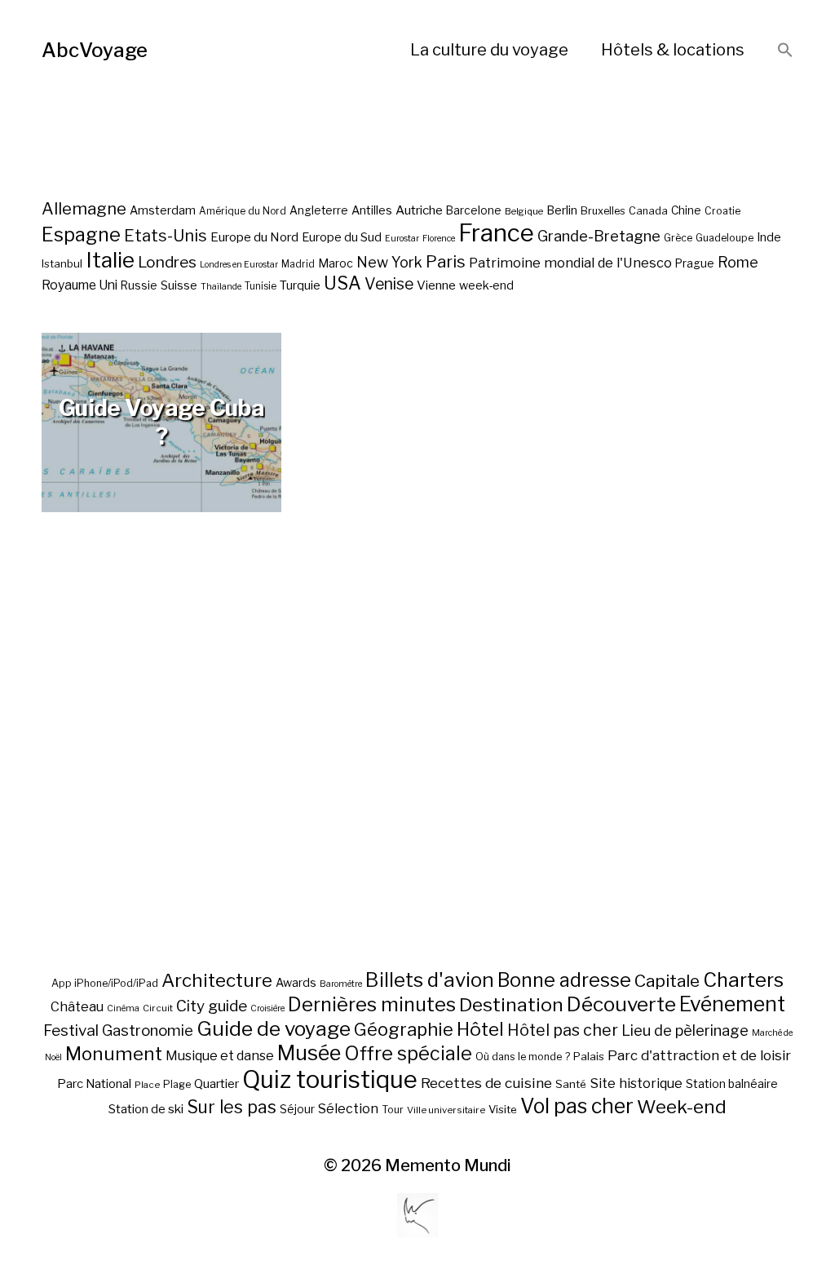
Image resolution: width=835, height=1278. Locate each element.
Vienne (436, 285)
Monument (113, 1053)
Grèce (678, 238)
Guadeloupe (724, 238)
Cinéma (123, 1008)
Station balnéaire (732, 1083)
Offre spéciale (408, 1053)
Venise (388, 284)
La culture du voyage (489, 50)
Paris (446, 261)
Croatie (722, 211)
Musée (309, 1053)
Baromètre (341, 984)
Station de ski (145, 1109)
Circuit (158, 1008)
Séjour (297, 1109)
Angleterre (318, 210)
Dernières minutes (372, 1004)
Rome (738, 262)
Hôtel (480, 1029)
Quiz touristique (330, 1079)
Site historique (636, 1083)
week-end (486, 285)
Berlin (561, 210)
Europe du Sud (342, 237)
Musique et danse (220, 1056)
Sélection (348, 1109)
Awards (296, 982)
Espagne (81, 234)
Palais (588, 1056)
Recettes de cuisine (486, 1082)
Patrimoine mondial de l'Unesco (570, 262)
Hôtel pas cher (562, 1030)
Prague (694, 263)
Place (147, 1084)
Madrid (298, 264)
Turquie (300, 285)
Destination (511, 1004)
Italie (110, 259)
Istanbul (62, 263)
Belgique (524, 211)
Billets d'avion (429, 980)
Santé (570, 1083)
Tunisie (260, 286)
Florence (438, 238)
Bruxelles (603, 211)
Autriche (419, 210)
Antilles (371, 210)
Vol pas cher (577, 1106)
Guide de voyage (274, 1028)
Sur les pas (231, 1107)
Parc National (94, 1084)
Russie (139, 285)
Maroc (335, 263)
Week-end (682, 1106)
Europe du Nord (254, 237)
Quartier (216, 1084)
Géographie (403, 1029)
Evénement (732, 1004)
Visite (502, 1109)
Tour (393, 1109)
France (496, 233)
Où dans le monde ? (522, 1056)
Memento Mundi (448, 1165)
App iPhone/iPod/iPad (104, 983)
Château (77, 1006)
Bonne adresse (564, 980)
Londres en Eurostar (239, 264)
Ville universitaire (446, 1110)
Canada (648, 211)
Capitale (667, 981)
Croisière (267, 1008)
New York (389, 262)
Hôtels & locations (672, 50)
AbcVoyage (95, 50)
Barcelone (473, 210)
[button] (785, 51)
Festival (71, 1030)
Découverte (621, 1004)
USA (342, 283)
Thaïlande (221, 286)
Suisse (179, 285)
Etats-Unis (165, 235)
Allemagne (84, 208)
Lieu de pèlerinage (685, 1030)
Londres (167, 262)
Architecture (216, 980)
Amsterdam (163, 210)
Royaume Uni (79, 285)
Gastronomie (147, 1030)
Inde (769, 237)
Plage (177, 1084)
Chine (686, 210)
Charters (743, 980)
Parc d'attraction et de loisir (699, 1055)
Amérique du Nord (242, 211)
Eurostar (402, 238)
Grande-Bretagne (598, 236)
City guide (211, 1006)
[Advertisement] (417, 780)
